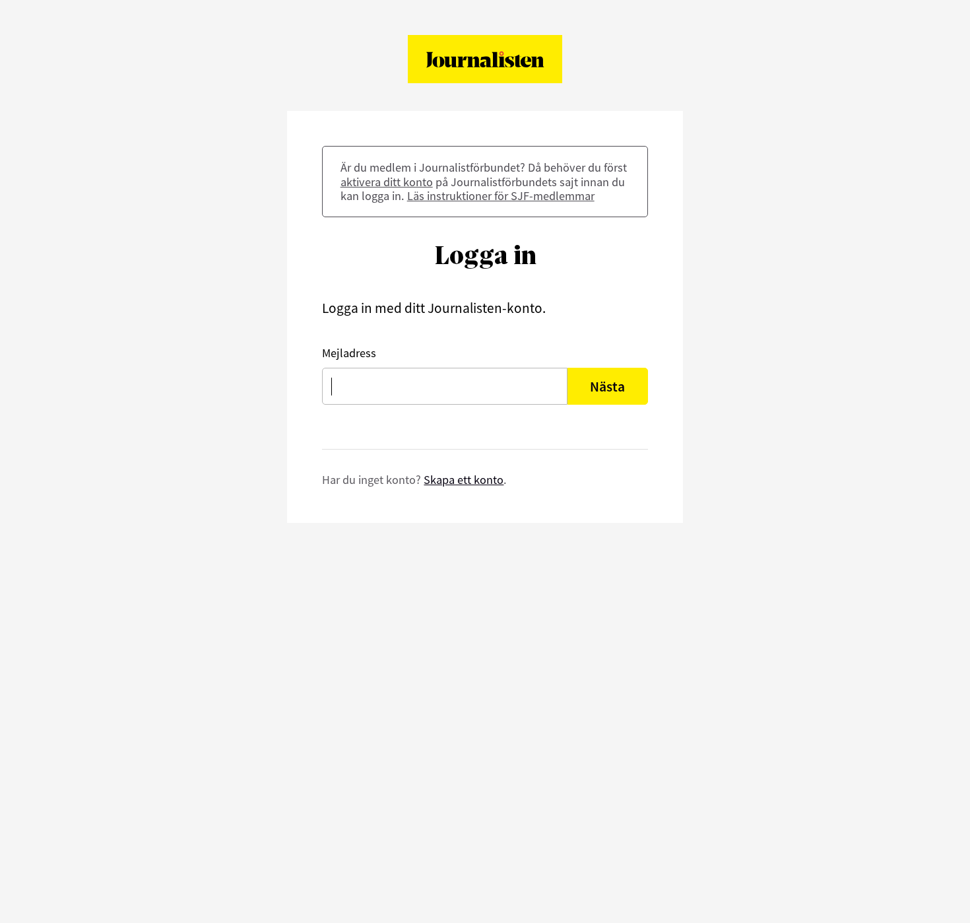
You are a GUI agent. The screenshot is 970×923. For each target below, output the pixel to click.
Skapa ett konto (463, 479)
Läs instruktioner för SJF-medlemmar (501, 195)
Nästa (607, 386)
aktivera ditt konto (386, 181)
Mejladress (349, 352)
